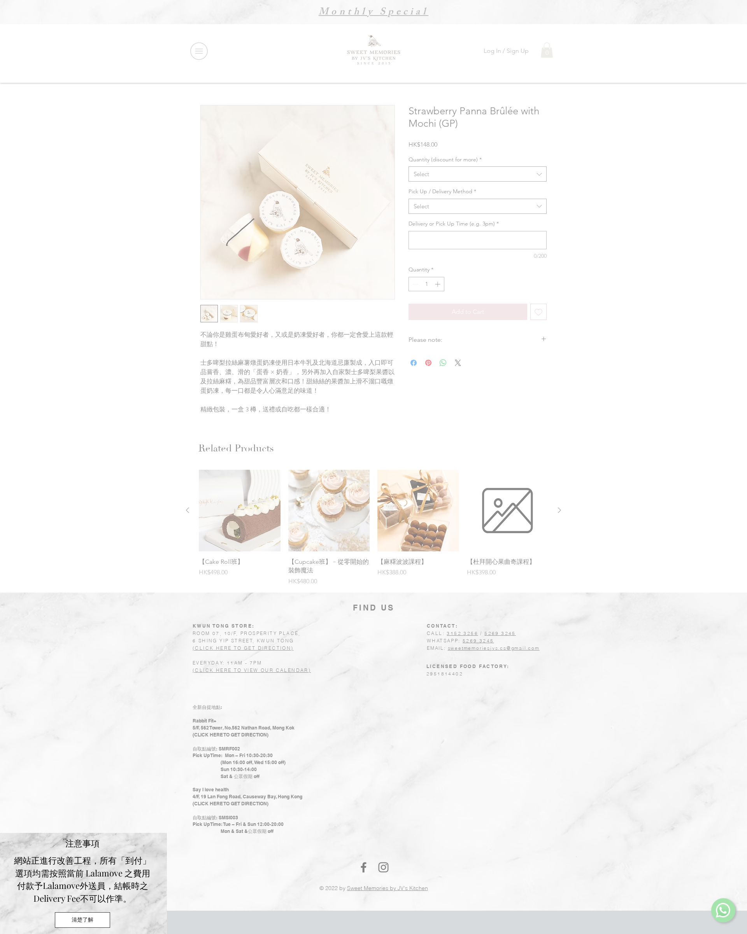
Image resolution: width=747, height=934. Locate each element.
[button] (82, 920)
